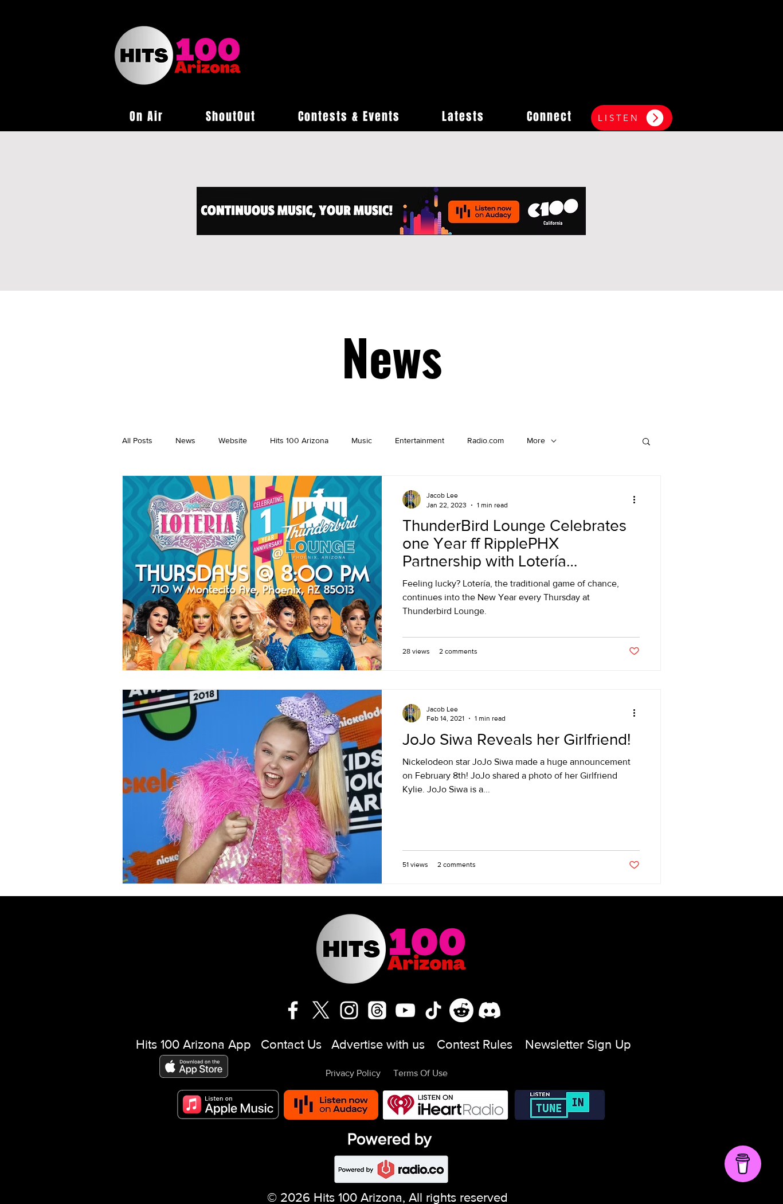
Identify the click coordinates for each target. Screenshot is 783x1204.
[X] (321, 1010)
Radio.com (485, 440)
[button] (146, 116)
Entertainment (419, 440)
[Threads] (377, 1010)
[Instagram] (349, 1010)
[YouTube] (405, 1010)
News (185, 440)
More (536, 440)
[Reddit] (461, 1010)
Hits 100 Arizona (299, 440)
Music (361, 440)
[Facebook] (293, 1010)
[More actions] (638, 499)
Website (232, 440)
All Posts (137, 440)
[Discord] (489, 1010)
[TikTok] (433, 1010)
